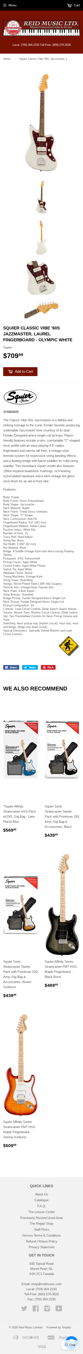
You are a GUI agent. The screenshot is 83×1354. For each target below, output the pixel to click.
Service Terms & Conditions (41, 1235)
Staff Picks (41, 1229)
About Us (41, 1194)
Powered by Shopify (58, 1327)
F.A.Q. (41, 1206)
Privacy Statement (41, 1247)
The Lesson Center (41, 1212)
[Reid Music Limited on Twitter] (24, 1310)
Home (6, 58)
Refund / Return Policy (41, 1241)
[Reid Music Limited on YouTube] (59, 1310)
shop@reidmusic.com (46, 1284)
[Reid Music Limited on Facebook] (36, 1310)
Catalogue (41, 1200)
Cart (76, 5)
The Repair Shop (41, 1223)
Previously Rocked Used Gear (41, 1218)
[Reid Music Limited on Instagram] (47, 1310)
